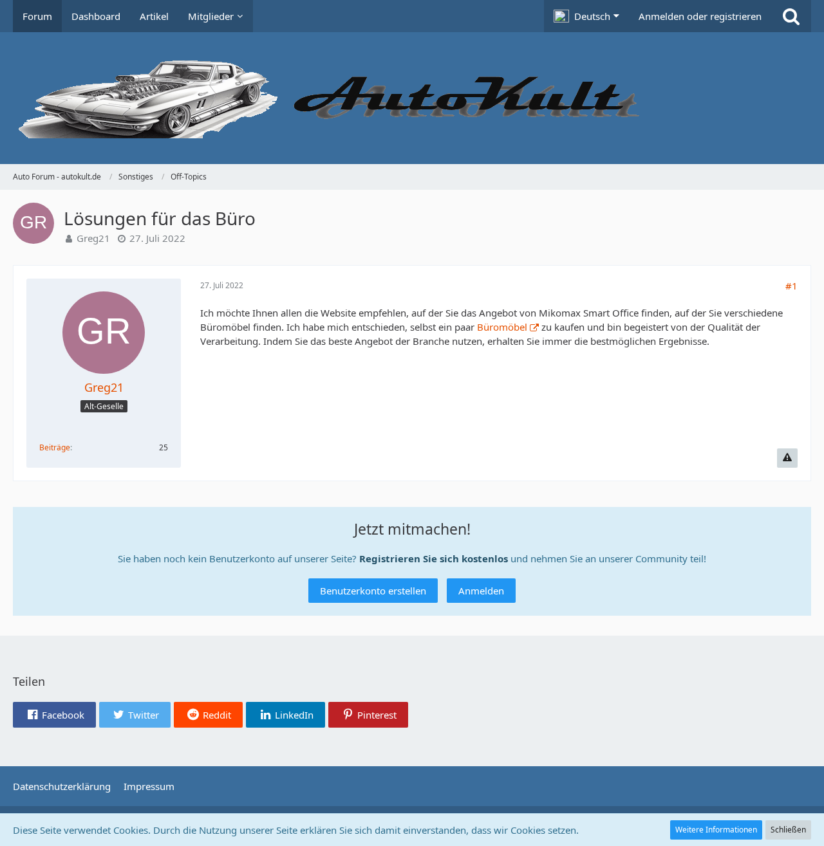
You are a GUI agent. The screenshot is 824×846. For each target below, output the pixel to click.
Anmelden (481, 590)
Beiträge (54, 447)
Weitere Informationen (716, 829)
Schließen (788, 829)
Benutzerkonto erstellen (373, 590)
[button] (586, 16)
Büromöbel (502, 326)
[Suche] (791, 16)
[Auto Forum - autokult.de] (412, 98)
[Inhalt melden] (787, 458)
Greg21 (93, 238)
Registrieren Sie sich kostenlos (433, 558)
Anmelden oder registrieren (700, 16)
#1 (791, 285)
